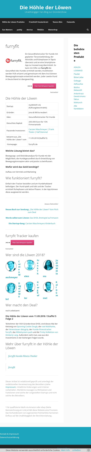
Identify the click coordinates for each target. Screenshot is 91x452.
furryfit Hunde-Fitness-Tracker (22, 356)
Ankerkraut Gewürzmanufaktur (79, 96)
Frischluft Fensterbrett (38, 22)
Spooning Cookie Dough (27, 326)
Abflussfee (78, 84)
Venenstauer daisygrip (18, 329)
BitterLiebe (78, 77)
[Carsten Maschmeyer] (11, 271)
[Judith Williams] (48, 270)
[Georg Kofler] (29, 291)
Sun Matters (7, 30)
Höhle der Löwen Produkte (13, 22)
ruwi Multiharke (48, 326)
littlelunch (78, 102)
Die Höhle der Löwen (45, 7)
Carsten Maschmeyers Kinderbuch (32, 223)
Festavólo (71, 22)
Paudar (77, 74)
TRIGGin (40, 30)
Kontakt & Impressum (9, 434)
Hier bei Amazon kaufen (44, 86)
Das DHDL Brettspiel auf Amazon (32, 218)
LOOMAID (78, 70)
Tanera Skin (57, 22)
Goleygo (77, 80)
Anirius (30, 30)
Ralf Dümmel (42, 132)
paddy (19, 30)
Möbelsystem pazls (24, 332)
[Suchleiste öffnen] (87, 30)
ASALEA (77, 67)
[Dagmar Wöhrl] (11, 293)
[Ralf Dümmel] (48, 291)
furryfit (11, 367)
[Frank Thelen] (29, 270)
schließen (76, 450)
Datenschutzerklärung (9, 437)
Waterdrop (52, 30)
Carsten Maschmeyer (38, 129)
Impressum (11, 387)
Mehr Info (65, 450)
